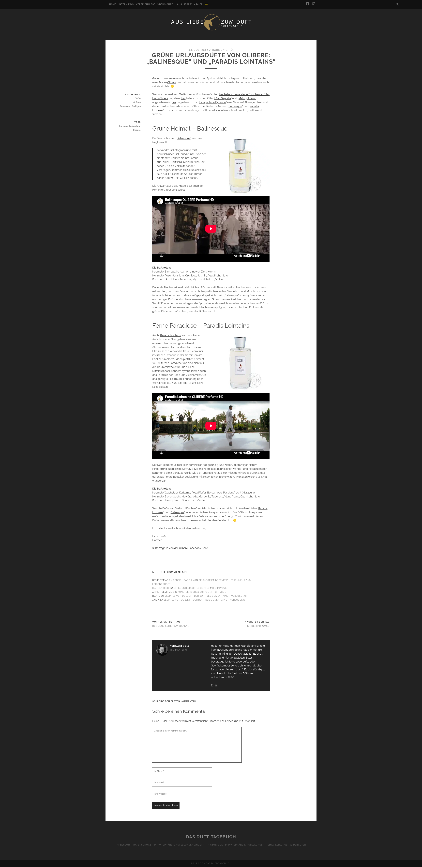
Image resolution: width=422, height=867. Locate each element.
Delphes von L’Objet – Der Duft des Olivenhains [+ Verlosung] (206, 596)
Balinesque (235, 106)
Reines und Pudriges (130, 106)
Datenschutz (142, 845)
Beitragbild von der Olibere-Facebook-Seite (181, 548)
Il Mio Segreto (222, 98)
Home (112, 4)
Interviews (126, 4)
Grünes (137, 102)
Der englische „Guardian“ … (170, 626)
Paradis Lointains (170, 335)
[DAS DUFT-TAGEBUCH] (211, 30)
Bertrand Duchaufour (130, 126)
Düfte (138, 98)
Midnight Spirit (247, 98)
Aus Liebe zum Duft (190, 4)
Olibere (171, 82)
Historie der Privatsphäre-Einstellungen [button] (236, 845)
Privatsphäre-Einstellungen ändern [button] (179, 845)
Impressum (123, 845)
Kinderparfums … (258, 626)
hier (183, 98)
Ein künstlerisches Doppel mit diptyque (200, 588)
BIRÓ (231, 677)
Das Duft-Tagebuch (211, 836)
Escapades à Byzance (212, 102)
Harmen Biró (222, 49)
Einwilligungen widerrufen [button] (287, 845)
